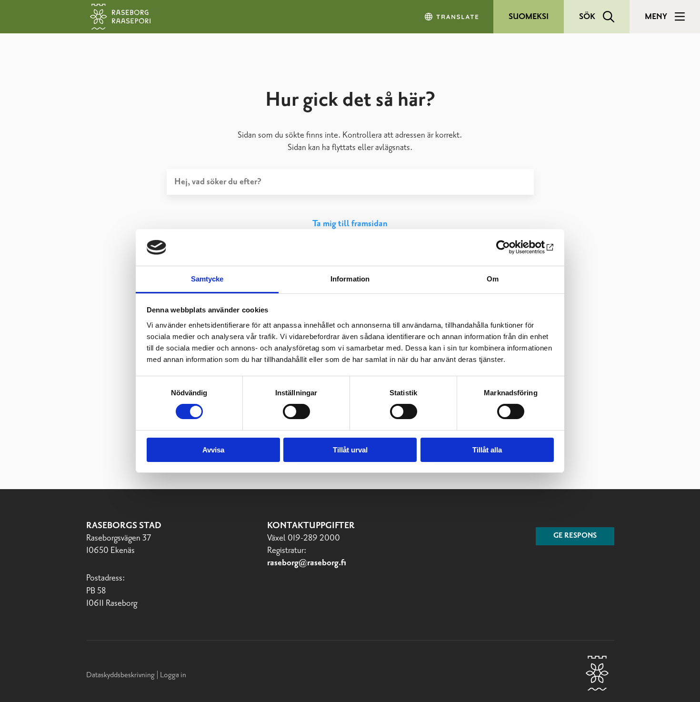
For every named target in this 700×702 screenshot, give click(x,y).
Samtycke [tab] (207, 279)
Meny (656, 16)
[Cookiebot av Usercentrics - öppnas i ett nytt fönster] (512, 247)
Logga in (173, 675)
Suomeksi (529, 16)
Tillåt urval (350, 450)
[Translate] (452, 16)
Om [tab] (493, 279)
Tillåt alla (487, 450)
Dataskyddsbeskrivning (121, 675)
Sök (587, 16)
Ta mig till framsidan (350, 224)
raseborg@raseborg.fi (306, 563)
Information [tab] (350, 279)
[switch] (296, 411)
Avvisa (213, 450)
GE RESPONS (575, 536)
